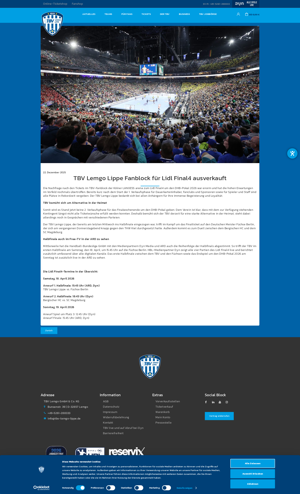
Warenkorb (162, 412)
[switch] (110, 487)
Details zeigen (184, 488)
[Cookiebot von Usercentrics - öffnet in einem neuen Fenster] (41, 488)
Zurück (49, 330)
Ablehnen (252, 484)
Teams (108, 14)
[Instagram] (228, 402)
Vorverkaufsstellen (167, 401)
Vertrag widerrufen (219, 416)
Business (184, 14)
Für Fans (126, 14)
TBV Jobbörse (208, 14)
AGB (106, 401)
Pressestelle (163, 423)
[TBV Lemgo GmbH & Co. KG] (52, 25)
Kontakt (108, 423)
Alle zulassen (253, 463)
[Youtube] (221, 402)
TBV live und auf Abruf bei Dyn (123, 428)
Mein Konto (162, 417)
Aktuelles (88, 14)
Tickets (146, 14)
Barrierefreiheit (113, 433)
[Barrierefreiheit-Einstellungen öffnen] (292, 153)
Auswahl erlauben (252, 473)
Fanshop (77, 4)
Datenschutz (111, 407)
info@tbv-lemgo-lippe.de (64, 419)
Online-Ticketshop (55, 4)
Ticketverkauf (164, 407)
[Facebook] (208, 402)
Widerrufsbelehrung (116, 417)
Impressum (110, 412)
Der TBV (165, 14)
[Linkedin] (215, 402)
